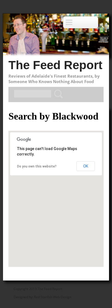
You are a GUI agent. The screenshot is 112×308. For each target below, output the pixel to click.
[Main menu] (80, 22)
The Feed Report (55, 65)
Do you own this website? (37, 166)
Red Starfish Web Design (52, 297)
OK (85, 166)
